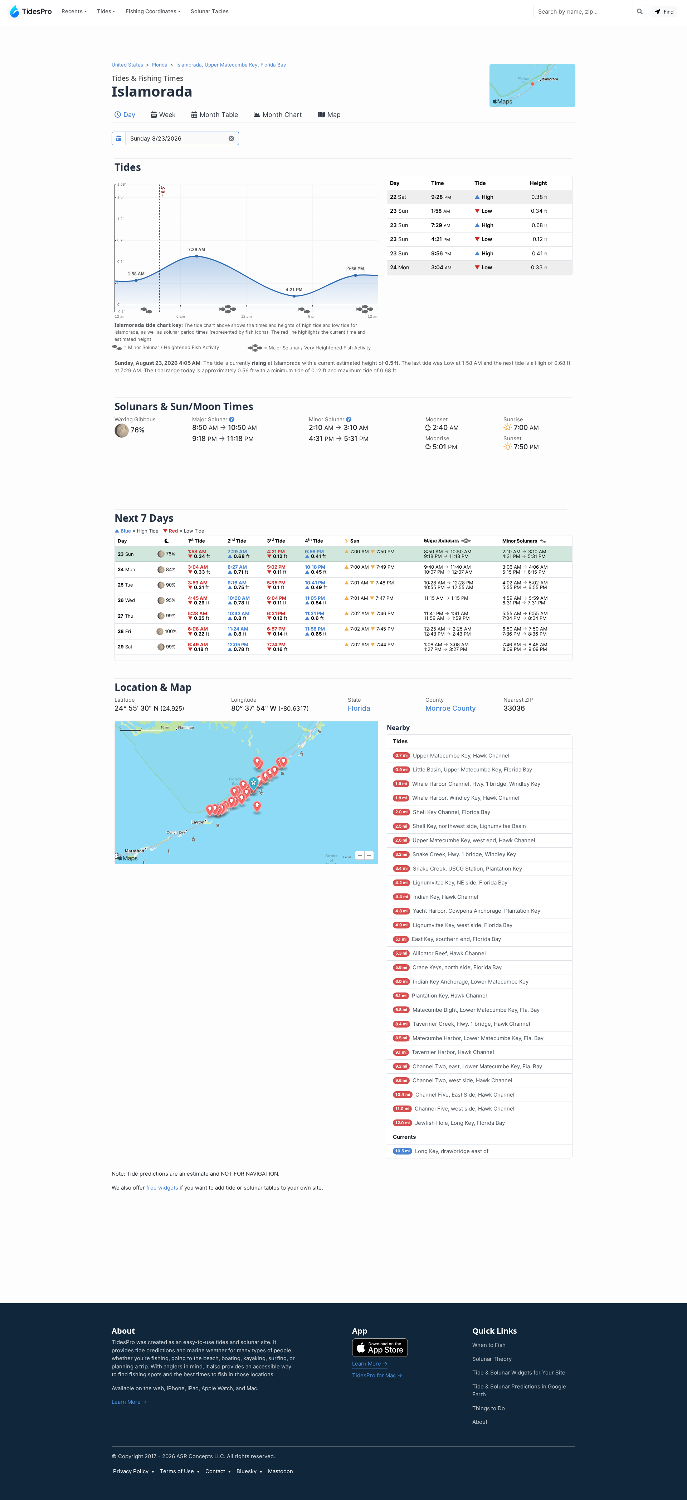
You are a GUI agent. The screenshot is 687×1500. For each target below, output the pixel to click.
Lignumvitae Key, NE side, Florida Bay (451, 882)
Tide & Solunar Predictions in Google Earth (519, 1390)
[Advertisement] (343, 42)
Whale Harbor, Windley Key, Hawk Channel (457, 797)
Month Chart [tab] (281, 114)
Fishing (151, 11)
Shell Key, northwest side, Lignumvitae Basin (460, 826)
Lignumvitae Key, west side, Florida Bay (453, 925)
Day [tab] (128, 114)
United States (127, 65)
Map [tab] (333, 114)
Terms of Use (177, 1471)
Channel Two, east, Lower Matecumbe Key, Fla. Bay (468, 1066)
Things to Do (488, 1408)
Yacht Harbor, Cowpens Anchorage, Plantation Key (467, 910)
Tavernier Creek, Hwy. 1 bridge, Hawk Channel (462, 1023)
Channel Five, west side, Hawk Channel (455, 1108)
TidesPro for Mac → (377, 1375)
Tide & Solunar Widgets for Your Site (518, 1372)
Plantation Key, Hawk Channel (441, 995)
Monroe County (450, 708)
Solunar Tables (210, 11)
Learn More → (129, 1401)
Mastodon (280, 1471)
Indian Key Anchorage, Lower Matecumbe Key (461, 981)
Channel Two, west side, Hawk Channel (453, 1080)
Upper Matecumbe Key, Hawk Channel (452, 755)
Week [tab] (166, 114)
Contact (215, 1471)
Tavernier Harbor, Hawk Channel (444, 1052)
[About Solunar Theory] (231, 419)
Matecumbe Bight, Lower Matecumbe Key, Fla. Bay (467, 1009)
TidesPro (37, 11)
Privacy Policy (130, 1471)
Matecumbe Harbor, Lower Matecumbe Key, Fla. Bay (469, 1038)
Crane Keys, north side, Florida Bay (448, 967)
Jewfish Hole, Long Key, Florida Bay (450, 1122)
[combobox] (583, 11)
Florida (159, 65)
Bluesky (247, 1471)
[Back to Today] (231, 138)
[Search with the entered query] (640, 11)
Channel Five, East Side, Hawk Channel (455, 1094)
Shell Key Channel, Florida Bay (442, 812)
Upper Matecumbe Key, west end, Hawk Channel (465, 840)
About (479, 1421)
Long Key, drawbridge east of (441, 1151)
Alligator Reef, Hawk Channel (440, 953)
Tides (104, 11)
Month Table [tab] (218, 114)
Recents (72, 11)
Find (668, 12)
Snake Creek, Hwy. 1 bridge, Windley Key (455, 854)
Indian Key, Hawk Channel (436, 896)
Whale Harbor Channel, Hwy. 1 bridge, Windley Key (467, 783)
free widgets (162, 1187)
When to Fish (489, 1345)
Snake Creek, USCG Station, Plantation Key (458, 868)
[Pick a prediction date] (119, 138)
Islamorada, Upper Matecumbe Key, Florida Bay (231, 65)
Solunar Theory (492, 1359)
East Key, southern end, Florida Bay (448, 939)
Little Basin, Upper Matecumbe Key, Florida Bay (463, 769)
